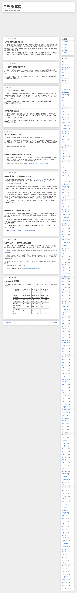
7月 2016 (64, 253)
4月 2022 (64, 83)
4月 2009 (64, 496)
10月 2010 (65, 446)
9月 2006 (64, 582)
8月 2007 (64, 552)
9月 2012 (64, 382)
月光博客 (64, 53)
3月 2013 (64, 365)
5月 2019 (64, 167)
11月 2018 (65, 184)
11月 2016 (65, 242)
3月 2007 (64, 565)
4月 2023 (64, 75)
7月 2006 (64, 588)
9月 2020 (64, 131)
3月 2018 (64, 206)
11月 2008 (65, 510)
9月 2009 (64, 482)
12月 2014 (65, 306)
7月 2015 (64, 287)
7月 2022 (64, 81)
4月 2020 (64, 145)
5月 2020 (64, 142)
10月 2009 (65, 479)
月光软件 (64, 47)
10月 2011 (65, 412)
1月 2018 (64, 212)
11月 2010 (65, 443)
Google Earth (16, 183)
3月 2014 (64, 331)
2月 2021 (64, 117)
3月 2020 (64, 148)
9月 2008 (64, 515)
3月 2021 (64, 114)
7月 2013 (64, 354)
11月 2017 (65, 217)
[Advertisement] (38, 23)
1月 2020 (64, 153)
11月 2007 (65, 543)
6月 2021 (64, 106)
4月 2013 (64, 362)
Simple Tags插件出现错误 (14, 90)
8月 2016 (64, 251)
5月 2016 (64, 259)
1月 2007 (64, 571)
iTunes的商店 (46, 200)
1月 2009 (64, 504)
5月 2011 (64, 426)
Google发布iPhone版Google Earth (17, 176)
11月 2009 (65, 476)
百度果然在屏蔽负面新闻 (13, 42)
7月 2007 (64, 554)
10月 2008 (65, 513)
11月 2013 (65, 343)
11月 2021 (65, 92)
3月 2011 (64, 432)
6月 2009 (64, 490)
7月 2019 (64, 164)
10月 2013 (65, 345)
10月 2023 (65, 67)
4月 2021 (64, 111)
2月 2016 (64, 267)
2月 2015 (64, 301)
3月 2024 (64, 64)
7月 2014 (64, 320)
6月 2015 (64, 290)
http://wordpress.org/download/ (30, 266)
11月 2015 (65, 276)
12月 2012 (65, 373)
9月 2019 (64, 159)
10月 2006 (65, 579)
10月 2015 (65, 278)
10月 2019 (65, 156)
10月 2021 (65, 95)
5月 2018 (64, 200)
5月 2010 (64, 460)
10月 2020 (65, 128)
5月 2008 (64, 526)
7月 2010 (64, 454)
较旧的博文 (54, 323)
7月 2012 (64, 387)
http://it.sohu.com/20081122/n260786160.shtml (22, 230)
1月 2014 (64, 337)
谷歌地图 (64, 44)
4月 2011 (64, 429)
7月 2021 (64, 103)
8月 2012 (64, 384)
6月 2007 (64, 557)
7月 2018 (64, 195)
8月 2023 (64, 70)
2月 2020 (64, 150)
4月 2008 (64, 529)
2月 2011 (64, 434)
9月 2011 (64, 415)
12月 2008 (65, 507)
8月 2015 (64, 284)
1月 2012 (64, 404)
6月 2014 (64, 323)
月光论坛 (64, 50)
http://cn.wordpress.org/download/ (31, 268)
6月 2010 (64, 457)
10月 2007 (65, 546)
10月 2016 (65, 245)
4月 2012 (64, 396)
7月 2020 (64, 136)
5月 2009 (64, 493)
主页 (31, 323)
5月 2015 (64, 292)
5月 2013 (64, 359)
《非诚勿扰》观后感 (11, 111)
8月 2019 (64, 161)
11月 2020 (65, 125)
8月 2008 (64, 518)
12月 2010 (65, 440)
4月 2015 (64, 295)
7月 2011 (64, 421)
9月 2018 (64, 189)
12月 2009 (65, 474)
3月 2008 (64, 532)
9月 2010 (64, 448)
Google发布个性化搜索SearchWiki (17, 210)
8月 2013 (64, 351)
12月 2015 (65, 273)
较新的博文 (8, 323)
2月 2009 (64, 501)
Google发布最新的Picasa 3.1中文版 (17, 154)
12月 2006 (65, 574)
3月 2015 (64, 298)
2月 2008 (64, 535)
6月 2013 (64, 356)
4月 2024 (64, 61)
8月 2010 (64, 451)
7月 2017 (64, 228)
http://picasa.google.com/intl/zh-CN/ (38, 163)
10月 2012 (65, 379)
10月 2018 (65, 187)
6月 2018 (64, 198)
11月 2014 (65, 309)
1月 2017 (64, 237)
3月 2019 (64, 173)
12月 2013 (65, 340)
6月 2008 (64, 524)
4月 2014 (64, 329)
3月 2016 (64, 265)
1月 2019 (64, 178)
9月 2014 (64, 315)
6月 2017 (64, 231)
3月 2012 (64, 398)
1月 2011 (64, 437)
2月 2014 (64, 334)
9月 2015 (64, 281)
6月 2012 (64, 390)
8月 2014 (64, 317)
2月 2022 (64, 86)
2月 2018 (64, 209)
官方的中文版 (34, 261)
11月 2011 (65, 409)
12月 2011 (65, 407)
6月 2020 (64, 139)
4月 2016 (64, 262)
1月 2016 (64, 270)
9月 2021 (64, 97)
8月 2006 (64, 585)
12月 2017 (65, 214)
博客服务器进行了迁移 (12, 134)
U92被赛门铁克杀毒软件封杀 (15, 67)
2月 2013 (64, 368)
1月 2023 (64, 78)
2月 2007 (64, 568)
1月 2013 (64, 370)
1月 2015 (64, 304)
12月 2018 (65, 181)
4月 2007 (64, 563)
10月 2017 (65, 220)
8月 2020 (64, 134)
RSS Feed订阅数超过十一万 (14, 281)
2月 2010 (64, 468)
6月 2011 (64, 423)
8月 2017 (64, 226)
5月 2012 (64, 393)
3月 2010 (64, 465)
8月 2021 (64, 100)
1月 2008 (64, 538)
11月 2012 (65, 376)
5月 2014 (64, 326)
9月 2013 (64, 348)
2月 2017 (64, 234)
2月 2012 (64, 401)
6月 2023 (64, 72)
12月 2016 (65, 239)
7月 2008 (64, 521)
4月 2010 (64, 462)
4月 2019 (64, 170)
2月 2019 (64, 175)
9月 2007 (64, 549)
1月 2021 (64, 120)
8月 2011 (64, 418)
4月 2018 (64, 203)
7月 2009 (64, 487)
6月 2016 (64, 256)
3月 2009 (64, 499)
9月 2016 (64, 248)
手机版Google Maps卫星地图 (46, 181)
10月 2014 (65, 312)
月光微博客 (12, 7)
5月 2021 (64, 108)
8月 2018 (64, 192)
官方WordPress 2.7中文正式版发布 (17, 243)
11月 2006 (65, 577)
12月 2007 (65, 540)
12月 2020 (65, 122)
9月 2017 (64, 223)
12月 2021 (65, 89)
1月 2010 (64, 471)
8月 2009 (64, 485)
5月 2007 (64, 560)
